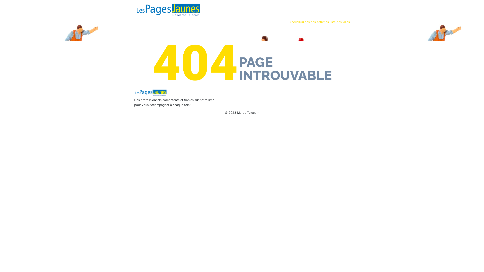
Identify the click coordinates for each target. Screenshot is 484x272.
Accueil (294, 22)
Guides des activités (314, 22)
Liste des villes (339, 22)
